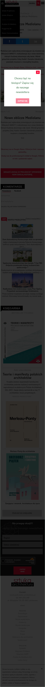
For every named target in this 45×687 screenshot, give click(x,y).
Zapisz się (22, 100)
